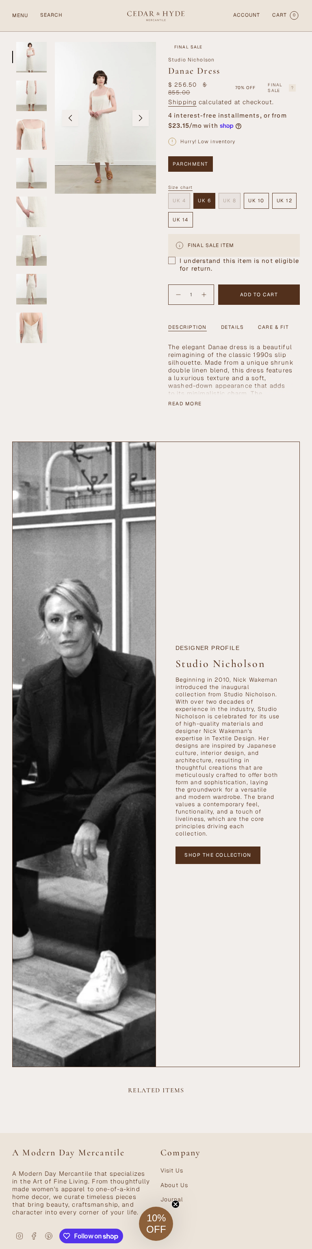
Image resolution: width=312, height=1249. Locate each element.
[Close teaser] (175, 1204)
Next (140, 118)
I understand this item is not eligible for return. (239, 264)
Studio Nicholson (191, 60)
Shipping (182, 102)
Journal (171, 1199)
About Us (174, 1185)
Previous (70, 118)
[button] (156, 1224)
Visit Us (171, 1170)
